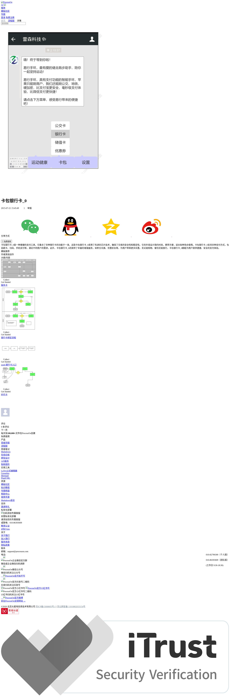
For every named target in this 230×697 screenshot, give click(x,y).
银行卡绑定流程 (8, 338)
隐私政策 (5, 545)
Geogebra (5, 473)
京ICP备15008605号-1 (46, 606)
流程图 (11, 21)
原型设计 (5, 458)
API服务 (5, 461)
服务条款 (5, 542)
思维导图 (5, 443)
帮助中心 (5, 494)
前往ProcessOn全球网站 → (13, 601)
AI (2, 5)
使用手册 (5, 497)
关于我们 (5, 535)
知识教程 (5, 487)
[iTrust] (115, 695)
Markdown (5, 452)
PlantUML (5, 478)
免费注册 (10, 17)
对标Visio (5, 529)
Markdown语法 (8, 500)
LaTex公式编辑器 (9, 471)
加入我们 (5, 539)
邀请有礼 (5, 507)
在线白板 (5, 455)
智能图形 (5, 464)
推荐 (3, 8)
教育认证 (5, 526)
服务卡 (4, 285)
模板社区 (5, 11)
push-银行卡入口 (8, 365)
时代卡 (4, 394)
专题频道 (5, 491)
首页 (3, 21)
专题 (3, 14)
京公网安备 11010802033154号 (71, 606)
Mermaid (5, 476)
